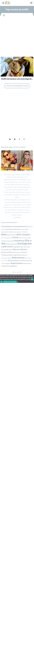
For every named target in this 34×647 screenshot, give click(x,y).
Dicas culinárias (11, 244)
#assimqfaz (6, 226)
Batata (25, 232)
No (1, 281)
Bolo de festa (11, 235)
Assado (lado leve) (17, 232)
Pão (18, 255)
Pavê (19, 252)
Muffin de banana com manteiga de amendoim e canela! (16, 79)
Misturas (4, 252)
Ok (32, 279)
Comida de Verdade (7, 241)
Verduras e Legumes (9, 266)
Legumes (16, 247)
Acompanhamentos (20, 226)
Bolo (4, 234)
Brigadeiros (8, 237)
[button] (3, 3)
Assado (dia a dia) (6, 232)
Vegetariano (27, 263)
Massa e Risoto (20, 249)
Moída (16, 252)
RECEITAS (24, 255)
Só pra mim (13, 260)
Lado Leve (7, 246)
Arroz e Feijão (24, 229)
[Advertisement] (17, 36)
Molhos (11, 252)
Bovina (3, 237)
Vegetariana (17, 263)
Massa (11, 249)
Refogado (4, 258)
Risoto (9, 258)
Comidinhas (19, 241)
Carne (15, 237)
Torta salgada (5, 263)
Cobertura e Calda (25, 237)
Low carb (4, 249)
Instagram (25, 243)
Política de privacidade (10, 281)
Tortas (29, 260)
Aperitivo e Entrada (12, 229)
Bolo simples (23, 234)
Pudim (15, 255)
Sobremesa (18, 257)
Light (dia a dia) (25, 247)
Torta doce (22, 260)
